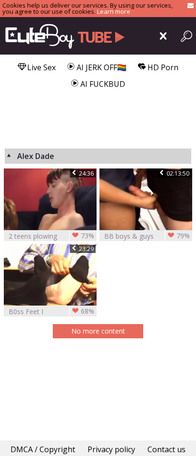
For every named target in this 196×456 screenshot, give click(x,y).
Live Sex (40, 67)
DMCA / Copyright (42, 449)
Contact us (166, 449)
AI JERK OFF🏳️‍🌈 (101, 67)
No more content (98, 330)
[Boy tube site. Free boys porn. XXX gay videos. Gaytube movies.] (63, 36)
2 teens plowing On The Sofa (51, 236)
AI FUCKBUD (101, 84)
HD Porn (162, 67)
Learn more (113, 11)
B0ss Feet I (51, 311)
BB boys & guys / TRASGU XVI (147, 236)
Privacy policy (111, 449)
